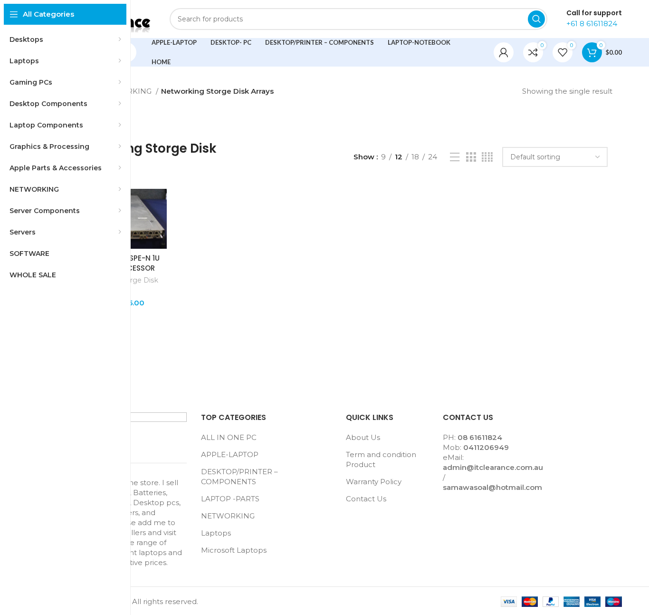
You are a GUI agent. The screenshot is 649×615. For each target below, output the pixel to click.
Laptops (216, 532)
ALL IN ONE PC (229, 437)
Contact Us (366, 498)
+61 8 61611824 (591, 23)
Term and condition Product (381, 459)
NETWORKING (228, 515)
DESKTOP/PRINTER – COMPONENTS (239, 476)
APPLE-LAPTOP (229, 454)
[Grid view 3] (471, 157)
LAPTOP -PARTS (230, 498)
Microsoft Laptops (234, 550)
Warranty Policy (373, 481)
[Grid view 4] (487, 157)
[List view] (454, 157)
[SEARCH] (536, 19)
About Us (363, 437)
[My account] (503, 52)
